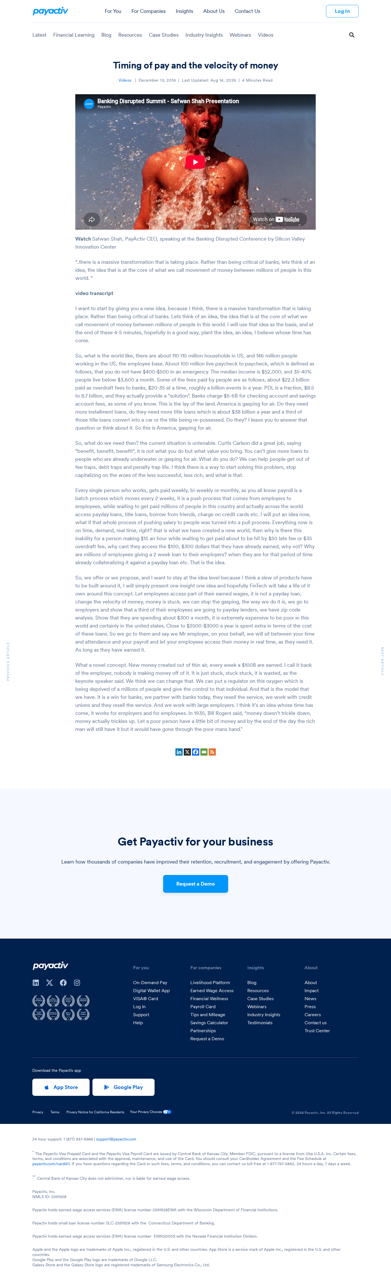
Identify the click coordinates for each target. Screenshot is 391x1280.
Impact (312, 990)
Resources (130, 35)
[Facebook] (195, 752)
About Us (214, 11)
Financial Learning (73, 35)
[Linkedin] (179, 752)
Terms (54, 1112)
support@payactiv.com (116, 1139)
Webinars (240, 35)
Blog (106, 35)
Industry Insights (204, 35)
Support (141, 1014)
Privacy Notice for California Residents (95, 1112)
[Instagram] (77, 983)
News (310, 998)
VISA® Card (145, 998)
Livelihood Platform (210, 982)
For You (113, 11)
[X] (187, 752)
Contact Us (247, 11)
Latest (39, 35)
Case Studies (164, 35)
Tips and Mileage (207, 1014)
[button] (351, 35)
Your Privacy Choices (146, 1112)
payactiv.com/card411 (51, 1163)
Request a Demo (195, 883)
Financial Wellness (209, 998)
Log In (139, 1006)
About (311, 982)
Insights (184, 11)
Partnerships (203, 1030)
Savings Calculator (209, 1022)
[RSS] (212, 752)
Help (138, 1022)
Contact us (316, 1022)
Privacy (37, 1112)
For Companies (148, 11)
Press (310, 1006)
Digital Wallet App (151, 990)
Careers (313, 1014)
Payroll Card (203, 1006)
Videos (265, 35)
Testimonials (259, 1022)
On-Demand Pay (150, 982)
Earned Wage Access (212, 990)
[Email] (204, 752)
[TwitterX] (49, 983)
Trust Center (317, 1030)
